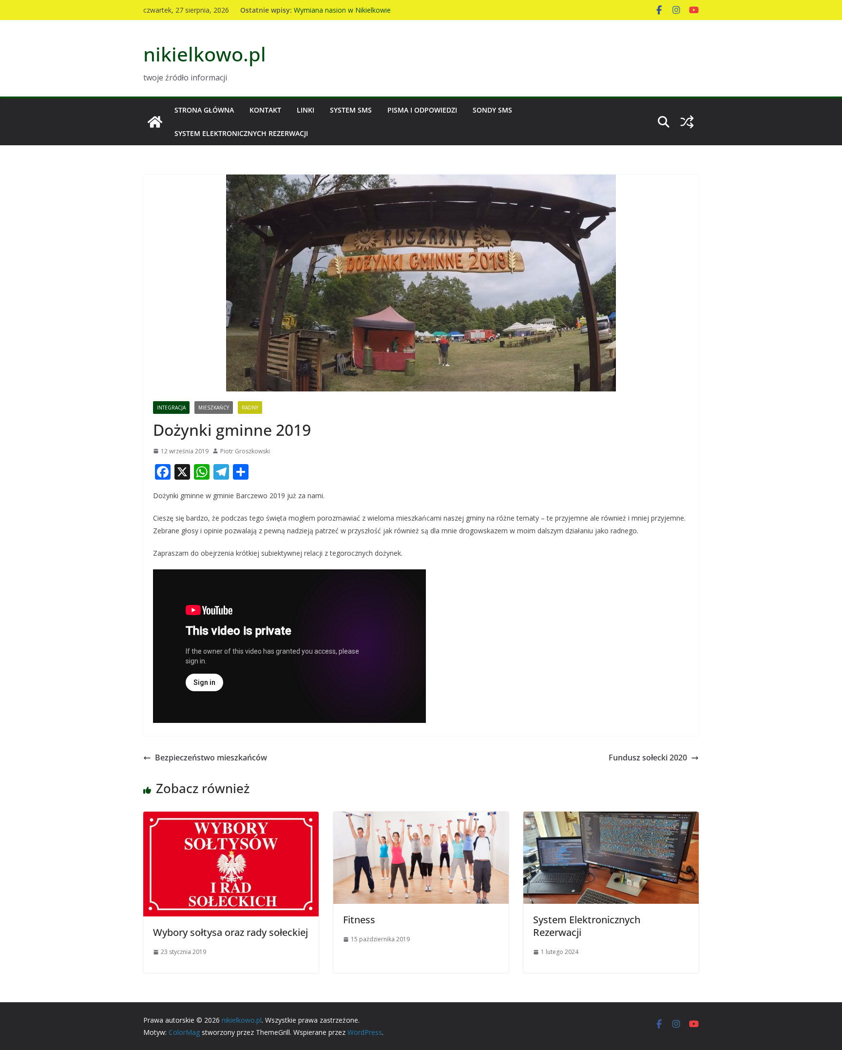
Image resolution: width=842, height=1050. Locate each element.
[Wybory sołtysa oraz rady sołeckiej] (231, 818)
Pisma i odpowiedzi (422, 110)
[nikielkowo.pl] (155, 122)
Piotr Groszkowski (245, 451)
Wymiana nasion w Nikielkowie (342, 10)
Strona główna (204, 110)
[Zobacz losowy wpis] (687, 122)
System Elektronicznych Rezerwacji (241, 133)
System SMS (351, 110)
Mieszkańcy (213, 407)
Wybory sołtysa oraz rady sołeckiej (230, 932)
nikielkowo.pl (204, 53)
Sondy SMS (492, 110)
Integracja (171, 407)
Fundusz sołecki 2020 (648, 757)
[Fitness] (421, 818)
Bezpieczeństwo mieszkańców (211, 757)
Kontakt (265, 110)
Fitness (359, 919)
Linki (305, 110)
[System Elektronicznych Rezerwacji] (611, 818)
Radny (250, 407)
